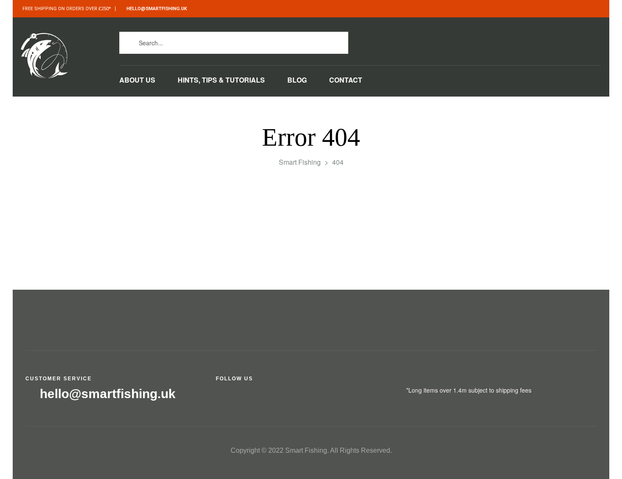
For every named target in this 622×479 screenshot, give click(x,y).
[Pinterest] (510, 40)
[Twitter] (453, 40)
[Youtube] (491, 40)
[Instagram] (472, 40)
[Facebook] (434, 40)
